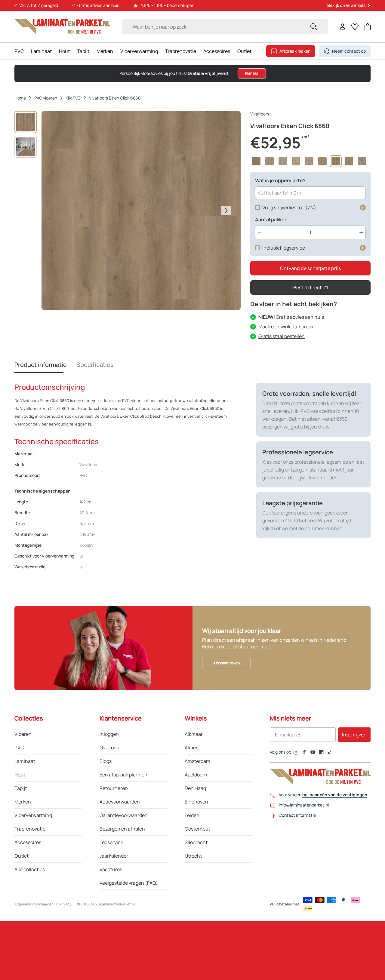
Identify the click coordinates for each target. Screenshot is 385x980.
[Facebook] (304, 752)
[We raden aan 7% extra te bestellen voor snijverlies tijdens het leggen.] (363, 207)
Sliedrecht (196, 842)
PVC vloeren (45, 98)
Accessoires (216, 51)
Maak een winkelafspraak (286, 326)
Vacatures (111, 869)
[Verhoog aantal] (361, 232)
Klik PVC (73, 98)
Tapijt (83, 51)
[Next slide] (226, 210)
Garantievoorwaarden (124, 815)
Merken (105, 51)
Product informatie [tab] (40, 365)
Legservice (111, 842)
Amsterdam (197, 761)
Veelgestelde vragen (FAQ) (129, 883)
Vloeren (23, 734)
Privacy (65, 904)
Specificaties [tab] (95, 365)
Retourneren (114, 788)
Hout (64, 51)
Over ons (109, 747)
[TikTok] (329, 752)
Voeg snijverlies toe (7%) (289, 207)
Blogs (106, 761)
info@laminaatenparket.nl (304, 805)
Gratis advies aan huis (291, 317)
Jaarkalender (114, 856)
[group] (25, 122)
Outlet (244, 51)
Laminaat (41, 51)
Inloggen (109, 734)
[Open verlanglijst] (355, 26)
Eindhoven (196, 801)
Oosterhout (197, 828)
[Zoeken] (313, 26)
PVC (19, 51)
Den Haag (195, 788)
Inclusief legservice (283, 247)
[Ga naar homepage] (62, 26)
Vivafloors (259, 114)
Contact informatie (297, 815)
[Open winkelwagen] (368, 26)
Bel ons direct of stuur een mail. (236, 646)
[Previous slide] (56, 210)
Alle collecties (29, 869)
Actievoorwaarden (120, 801)
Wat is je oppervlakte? (280, 180)
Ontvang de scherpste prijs (310, 268)
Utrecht (193, 856)
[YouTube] (312, 752)
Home (20, 98)
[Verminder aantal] (259, 232)
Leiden (192, 815)
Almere (192, 747)
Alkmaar (194, 734)
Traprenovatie (180, 51)
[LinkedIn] (321, 752)
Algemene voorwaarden (34, 904)
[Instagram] (296, 752)
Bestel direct (307, 287)
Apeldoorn (196, 774)
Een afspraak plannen (123, 774)
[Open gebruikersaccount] (342, 26)
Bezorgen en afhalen (122, 828)
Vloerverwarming (139, 51)
